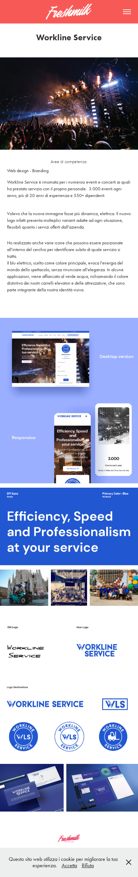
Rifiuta (88, 865)
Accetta (69, 865)
